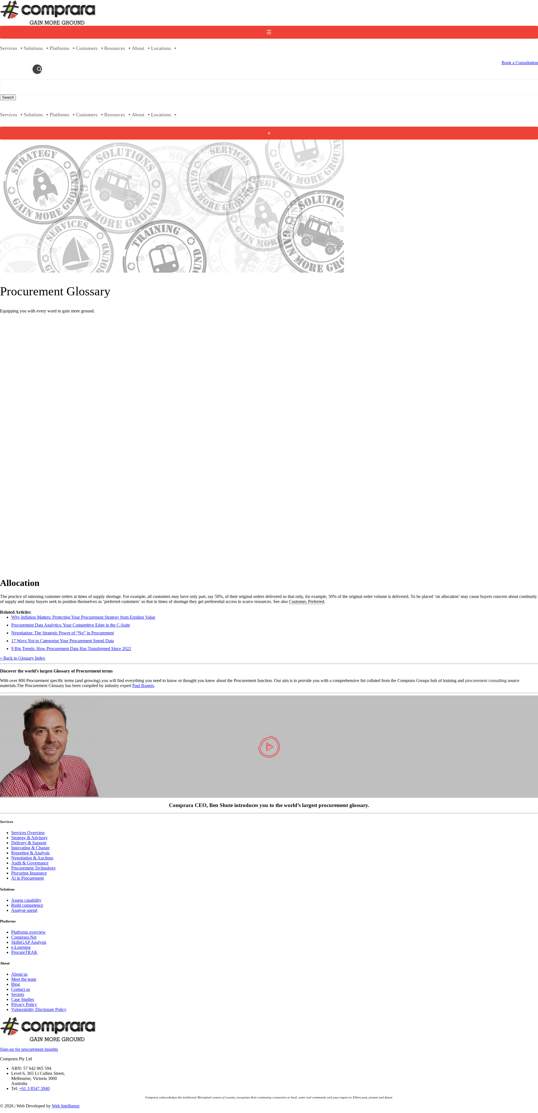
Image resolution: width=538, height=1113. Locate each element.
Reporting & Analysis (30, 852)
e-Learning (21, 947)
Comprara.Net (23, 937)
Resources (114, 48)
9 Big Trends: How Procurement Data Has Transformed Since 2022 (71, 648)
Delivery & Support (28, 842)
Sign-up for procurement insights (29, 1049)
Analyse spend (24, 910)
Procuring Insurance (29, 873)
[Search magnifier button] (40, 69)
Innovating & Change (30, 847)
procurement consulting (486, 680)
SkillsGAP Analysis (28, 942)
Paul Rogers (143, 685)
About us (19, 974)
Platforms (59, 48)
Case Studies (22, 999)
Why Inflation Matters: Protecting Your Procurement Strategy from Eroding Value (83, 617)
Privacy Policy (24, 1004)
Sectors (17, 994)
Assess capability (26, 900)
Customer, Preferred (306, 601)
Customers (87, 48)
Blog (15, 984)
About (138, 48)
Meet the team (23, 979)
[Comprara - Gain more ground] (48, 23)
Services (8, 48)
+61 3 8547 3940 (34, 1088)
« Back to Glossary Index (22, 658)
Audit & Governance (29, 863)
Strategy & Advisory (29, 837)
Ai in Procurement (27, 878)
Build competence (27, 905)
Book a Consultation (520, 62)
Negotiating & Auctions (32, 857)
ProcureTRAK (24, 952)
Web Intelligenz (66, 1105)
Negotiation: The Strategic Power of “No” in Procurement (62, 632)
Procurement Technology (33, 868)
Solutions (33, 48)
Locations (161, 48)
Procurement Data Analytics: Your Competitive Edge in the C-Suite (70, 625)
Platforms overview (28, 932)
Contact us (20, 989)
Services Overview (28, 832)
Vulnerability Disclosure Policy (38, 1009)
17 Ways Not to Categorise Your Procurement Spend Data (62, 640)
